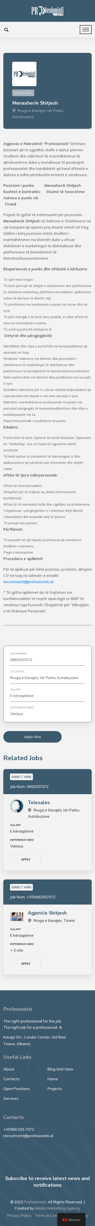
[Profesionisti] (47, 10)
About (8, 1069)
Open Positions (16, 1088)
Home (53, 1078)
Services (10, 1098)
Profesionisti (35, 1202)
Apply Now (32, 737)
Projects (55, 1088)
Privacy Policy (19, 1215)
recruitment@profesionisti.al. (28, 581)
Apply (25, 859)
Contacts (11, 1078)
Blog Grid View (60, 1069)
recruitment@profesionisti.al (28, 1135)
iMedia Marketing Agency (57, 1208)
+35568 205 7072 (18, 1129)
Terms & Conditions (52, 1215)
